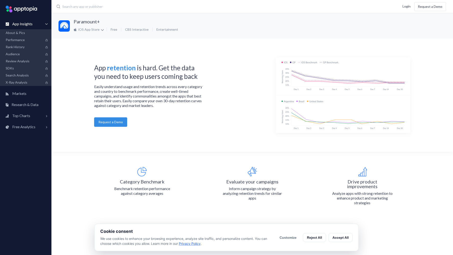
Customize (288, 237)
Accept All (340, 237)
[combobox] (183, 6)
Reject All (314, 237)
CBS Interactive (137, 29)
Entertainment (167, 29)
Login (407, 6)
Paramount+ (87, 21)
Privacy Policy (190, 244)
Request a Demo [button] (110, 122)
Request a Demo (430, 6)
